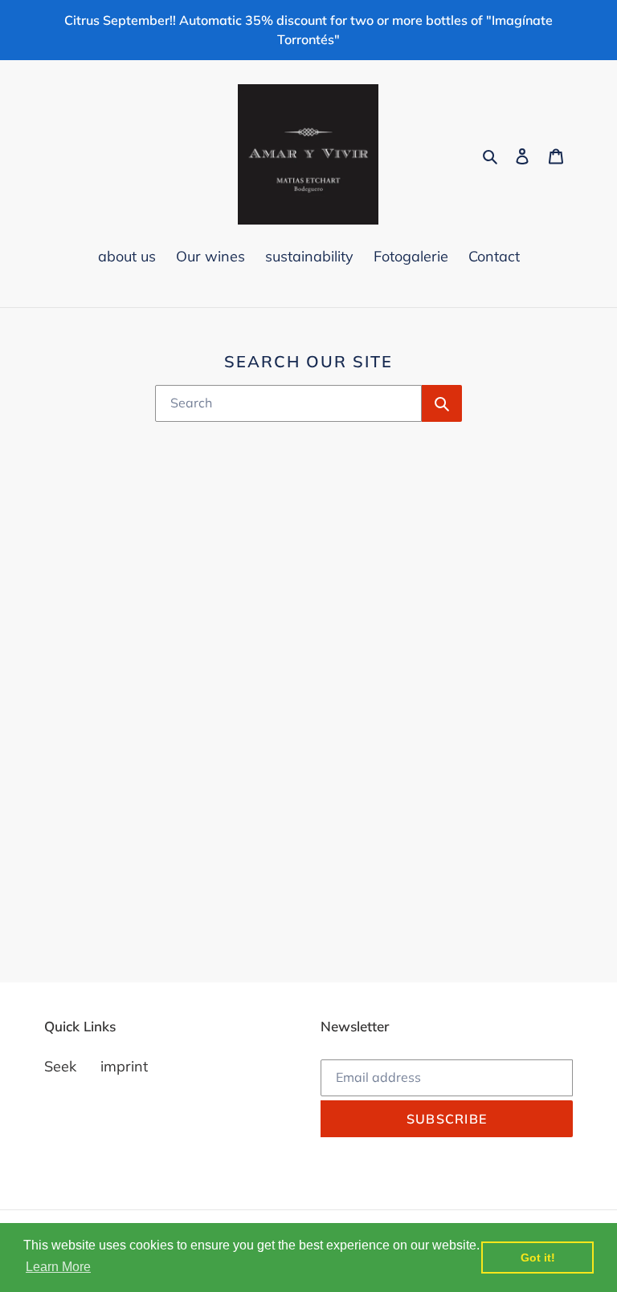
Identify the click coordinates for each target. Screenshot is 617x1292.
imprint (124, 1066)
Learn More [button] (58, 1267)
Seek (60, 1066)
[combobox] (289, 403)
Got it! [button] (538, 1257)
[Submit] (442, 403)
